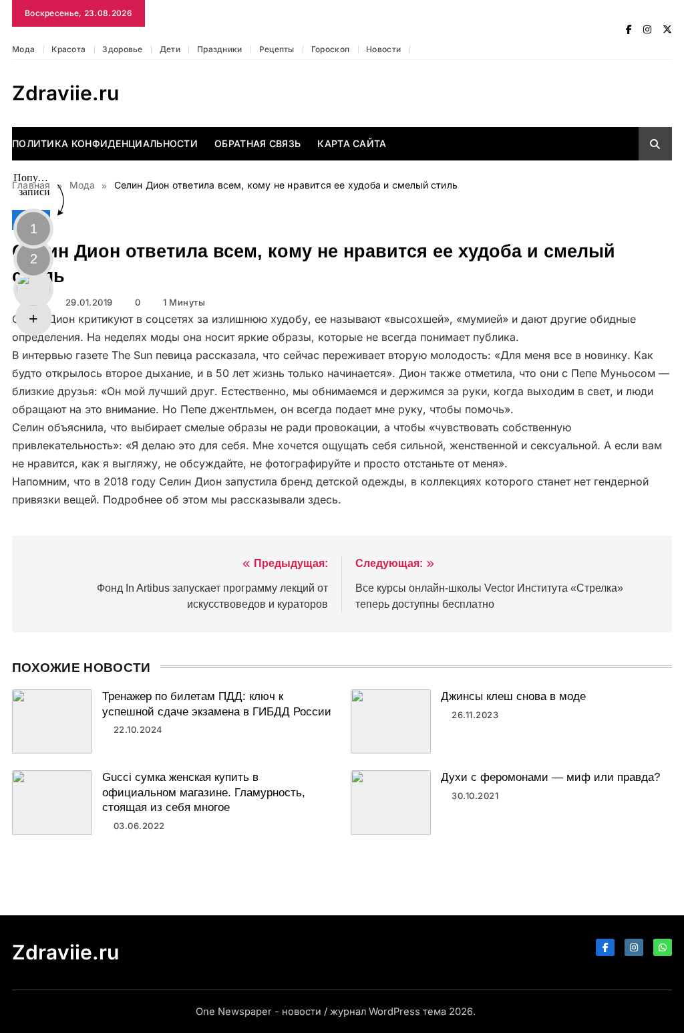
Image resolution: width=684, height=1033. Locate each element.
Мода (23, 49)
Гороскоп (330, 49)
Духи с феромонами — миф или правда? (550, 777)
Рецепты (277, 49)
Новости (383, 49)
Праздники (219, 49)
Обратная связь (257, 143)
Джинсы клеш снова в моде (513, 696)
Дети (170, 49)
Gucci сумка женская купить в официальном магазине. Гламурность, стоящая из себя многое (203, 792)
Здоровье (122, 49)
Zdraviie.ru (65, 93)
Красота (68, 49)
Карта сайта (351, 143)
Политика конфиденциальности (105, 143)
